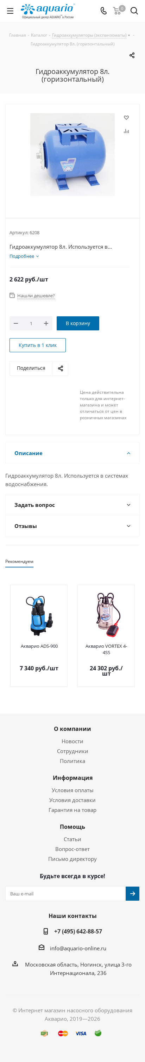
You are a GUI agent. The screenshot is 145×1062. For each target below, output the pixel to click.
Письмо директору (72, 858)
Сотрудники (72, 750)
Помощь (72, 827)
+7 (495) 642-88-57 (78, 931)
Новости (72, 741)
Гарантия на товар (72, 809)
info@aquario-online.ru (78, 948)
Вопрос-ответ (72, 848)
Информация (73, 778)
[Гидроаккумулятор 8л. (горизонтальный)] (72, 155)
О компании (72, 729)
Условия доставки (72, 799)
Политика (72, 760)
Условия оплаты (73, 790)
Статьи (72, 839)
